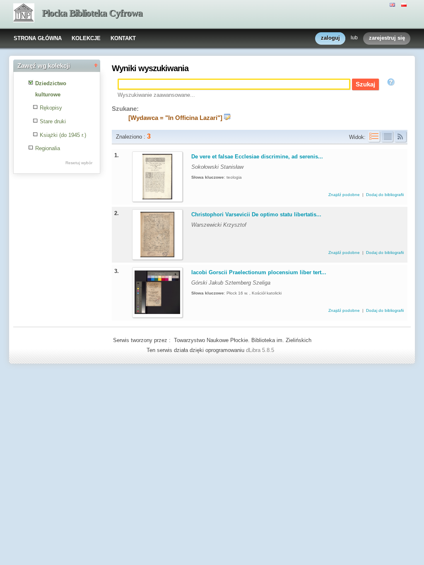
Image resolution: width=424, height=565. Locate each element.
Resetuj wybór (78, 162)
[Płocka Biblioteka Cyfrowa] (23, 13)
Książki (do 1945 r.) (63, 135)
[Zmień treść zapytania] (227, 118)
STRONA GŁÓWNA (38, 38)
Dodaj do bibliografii (385, 194)
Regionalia (47, 148)
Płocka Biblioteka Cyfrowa (92, 13)
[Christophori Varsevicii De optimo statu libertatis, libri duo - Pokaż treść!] (157, 255)
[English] (393, 4)
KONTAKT (123, 38)
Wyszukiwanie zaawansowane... (156, 95)
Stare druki (53, 121)
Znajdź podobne (344, 194)
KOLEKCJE (86, 38)
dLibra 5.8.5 (261, 350)
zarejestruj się (387, 38)
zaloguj (330, 38)
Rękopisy (51, 108)
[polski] (405, 4)
